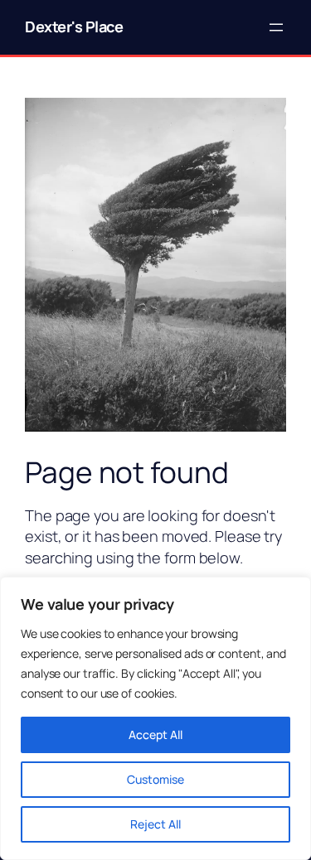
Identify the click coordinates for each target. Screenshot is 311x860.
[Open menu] (276, 27)
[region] (155, 718)
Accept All (155, 734)
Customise (155, 779)
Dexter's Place (74, 26)
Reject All (155, 824)
